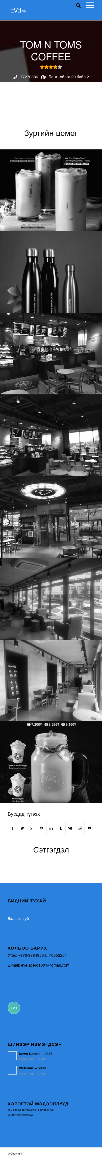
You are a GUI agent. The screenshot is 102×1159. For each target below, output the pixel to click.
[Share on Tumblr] (60, 828)
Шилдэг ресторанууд (20, 1114)
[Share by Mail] (89, 828)
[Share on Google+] (32, 828)
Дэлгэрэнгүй (18, 918)
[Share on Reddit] (80, 828)
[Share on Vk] (70, 828)
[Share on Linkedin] (51, 828)
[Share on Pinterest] (41, 828)
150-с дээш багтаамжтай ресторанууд (30, 1109)
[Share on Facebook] (13, 828)
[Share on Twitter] (22, 828)
